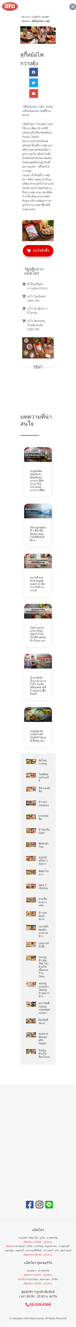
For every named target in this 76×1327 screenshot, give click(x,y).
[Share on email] (33, 93)
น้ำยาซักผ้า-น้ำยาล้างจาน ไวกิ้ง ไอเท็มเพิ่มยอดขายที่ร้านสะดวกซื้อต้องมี (38, 685)
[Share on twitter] (33, 82)
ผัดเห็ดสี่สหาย (43, 1022)
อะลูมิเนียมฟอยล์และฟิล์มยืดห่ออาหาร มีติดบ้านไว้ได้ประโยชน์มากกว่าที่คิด (37, 481)
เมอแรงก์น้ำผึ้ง (44, 945)
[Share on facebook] (33, 72)
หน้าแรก (25, 17)
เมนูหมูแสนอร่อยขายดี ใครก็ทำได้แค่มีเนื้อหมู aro (38, 736)
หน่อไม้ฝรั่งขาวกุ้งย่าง (43, 860)
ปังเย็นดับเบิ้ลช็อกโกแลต (45, 1053)
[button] (38, 251)
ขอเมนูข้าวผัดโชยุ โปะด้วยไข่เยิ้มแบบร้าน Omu (44, 967)
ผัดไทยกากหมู (43, 762)
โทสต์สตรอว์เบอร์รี (44, 777)
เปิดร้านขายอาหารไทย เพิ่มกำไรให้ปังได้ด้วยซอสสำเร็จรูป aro (38, 634)
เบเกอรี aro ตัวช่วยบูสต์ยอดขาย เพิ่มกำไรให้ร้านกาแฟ (37, 584)
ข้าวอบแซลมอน (44, 804)
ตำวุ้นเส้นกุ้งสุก (44, 831)
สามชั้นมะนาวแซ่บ (43, 902)
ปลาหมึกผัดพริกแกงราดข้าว (44, 931)
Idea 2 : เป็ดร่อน (43, 887)
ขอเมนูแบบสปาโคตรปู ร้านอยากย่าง (44, 990)
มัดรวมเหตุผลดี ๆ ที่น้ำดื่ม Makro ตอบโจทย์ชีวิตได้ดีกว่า (38, 534)
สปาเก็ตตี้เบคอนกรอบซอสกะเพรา (44, 1008)
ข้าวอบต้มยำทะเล (43, 916)
